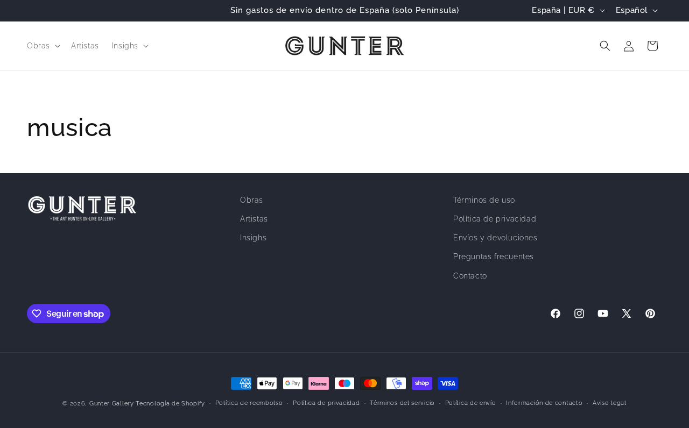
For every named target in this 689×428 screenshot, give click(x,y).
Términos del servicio (402, 403)
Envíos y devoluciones (495, 237)
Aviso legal (610, 403)
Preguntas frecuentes (493, 256)
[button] (42, 45)
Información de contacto (544, 403)
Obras (251, 200)
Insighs (253, 237)
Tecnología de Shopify (170, 403)
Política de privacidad (494, 219)
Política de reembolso (249, 403)
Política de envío (470, 403)
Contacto (470, 276)
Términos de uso (484, 200)
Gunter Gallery (111, 403)
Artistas (254, 219)
